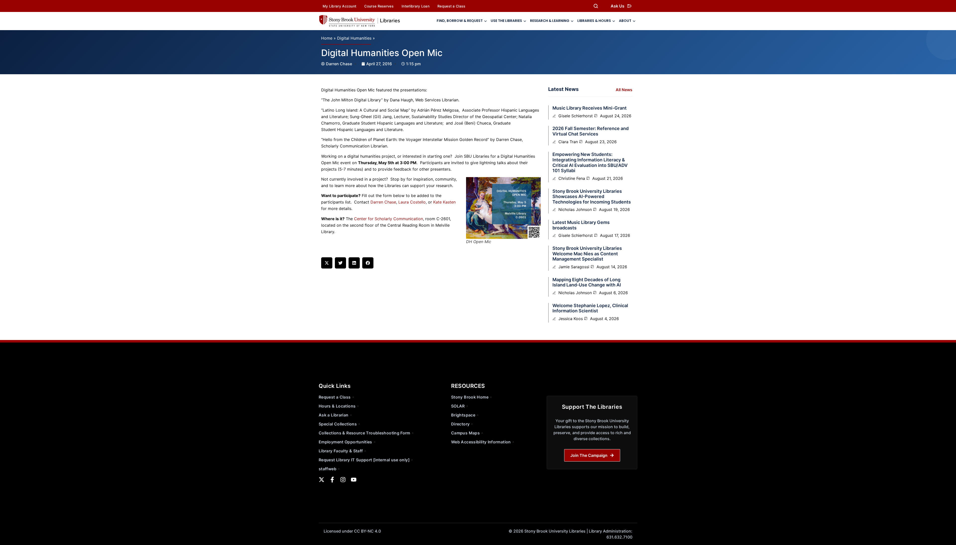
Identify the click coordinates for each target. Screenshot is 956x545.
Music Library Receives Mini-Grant (589, 108)
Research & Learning (549, 20)
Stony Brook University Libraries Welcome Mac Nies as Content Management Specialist (587, 254)
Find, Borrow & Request (460, 20)
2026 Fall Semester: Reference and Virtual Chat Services (590, 131)
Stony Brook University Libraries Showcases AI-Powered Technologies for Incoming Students (591, 196)
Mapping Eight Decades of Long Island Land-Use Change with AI (586, 282)
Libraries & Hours (594, 20)
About (625, 20)
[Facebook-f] (332, 479)
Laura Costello (412, 202)
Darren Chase (383, 202)
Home (326, 38)
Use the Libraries (506, 20)
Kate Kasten (444, 202)
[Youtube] (354, 479)
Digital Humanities (354, 38)
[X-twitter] (321, 479)
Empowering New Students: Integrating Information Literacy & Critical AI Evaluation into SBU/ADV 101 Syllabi (590, 162)
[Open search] (596, 6)
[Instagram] (343, 479)
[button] (326, 263)
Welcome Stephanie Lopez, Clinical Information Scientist (590, 308)
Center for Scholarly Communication (388, 218)
